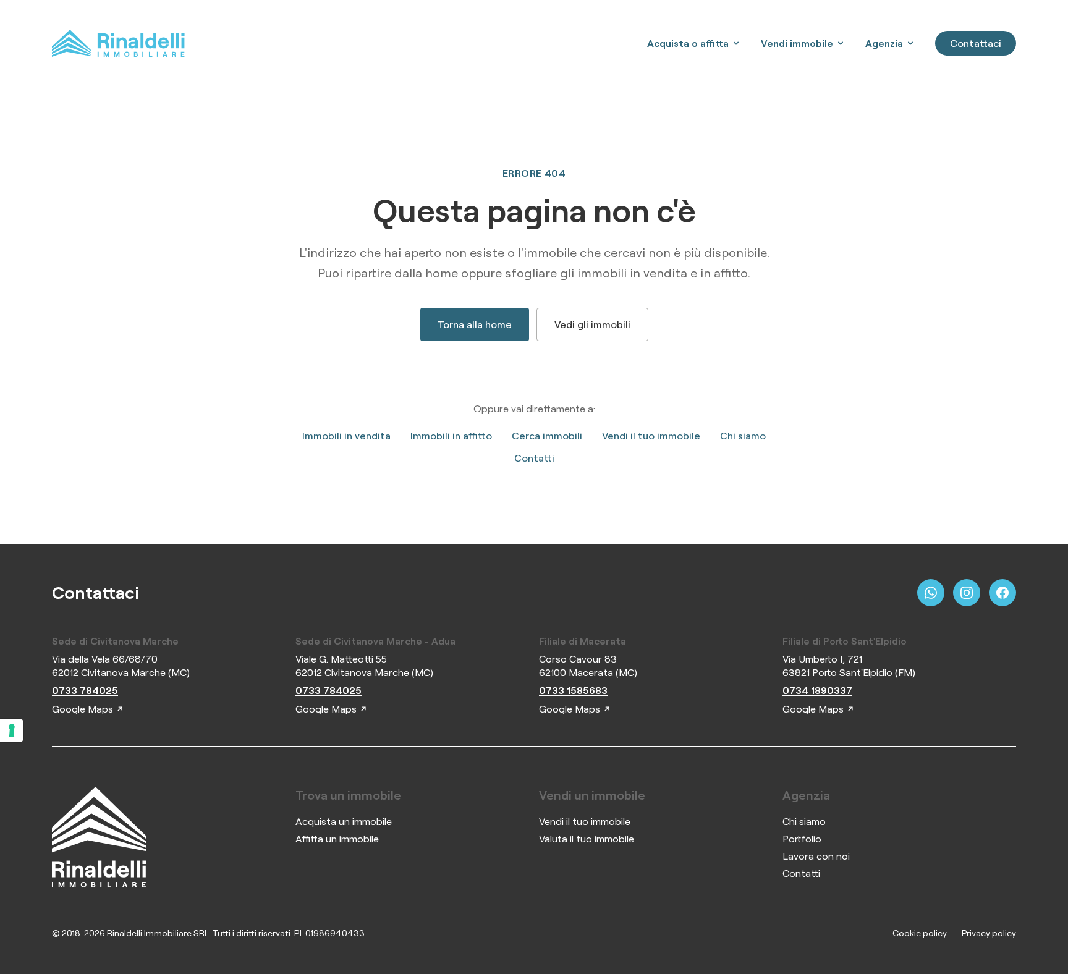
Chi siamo (743, 436)
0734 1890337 (817, 690)
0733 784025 (85, 690)
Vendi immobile (797, 43)
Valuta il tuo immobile (586, 838)
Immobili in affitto (451, 436)
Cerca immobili (547, 436)
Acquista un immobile (343, 821)
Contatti (534, 458)
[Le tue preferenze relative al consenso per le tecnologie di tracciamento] (11, 730)
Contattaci (975, 43)
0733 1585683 (573, 690)
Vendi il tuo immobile (651, 436)
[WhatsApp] (930, 592)
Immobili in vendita (346, 436)
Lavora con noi (816, 856)
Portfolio (801, 838)
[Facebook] (1002, 592)
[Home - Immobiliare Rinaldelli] (118, 43)
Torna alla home (475, 324)
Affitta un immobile (337, 838)
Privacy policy (989, 933)
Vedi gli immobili (592, 324)
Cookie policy (919, 933)
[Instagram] (966, 592)
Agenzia (884, 43)
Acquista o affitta (688, 43)
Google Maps (82, 709)
